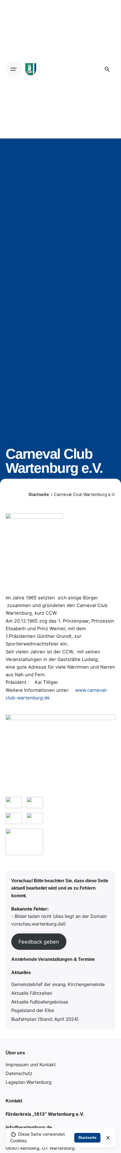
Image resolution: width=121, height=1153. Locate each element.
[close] (108, 1137)
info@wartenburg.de (29, 1127)
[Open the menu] (13, 69)
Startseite (87, 1137)
